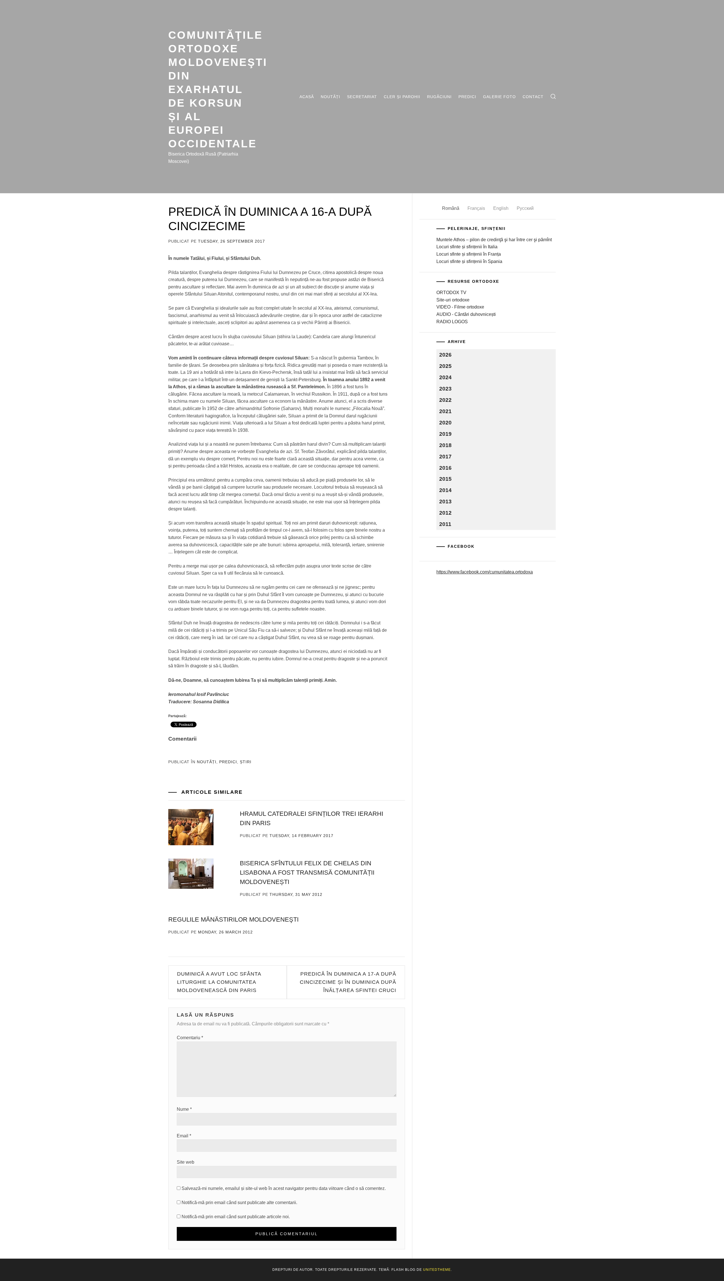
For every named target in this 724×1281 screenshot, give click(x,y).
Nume (184, 1109)
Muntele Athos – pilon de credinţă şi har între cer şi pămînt (494, 239)
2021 (445, 411)
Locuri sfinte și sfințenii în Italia (466, 246)
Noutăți (330, 96)
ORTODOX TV (451, 292)
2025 (445, 366)
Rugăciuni (439, 96)
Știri (245, 762)
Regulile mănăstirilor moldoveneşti (233, 919)
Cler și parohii (402, 96)
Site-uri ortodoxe (452, 299)
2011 (445, 524)
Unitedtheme (437, 1270)
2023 (445, 389)
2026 (445, 355)
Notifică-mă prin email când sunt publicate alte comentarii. (239, 1202)
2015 (445, 479)
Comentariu (190, 1037)
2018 (445, 445)
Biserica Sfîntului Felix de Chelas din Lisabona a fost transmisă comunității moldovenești (307, 872)
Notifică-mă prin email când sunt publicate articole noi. (236, 1216)
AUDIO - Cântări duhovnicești (466, 314)
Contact (533, 96)
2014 (445, 490)
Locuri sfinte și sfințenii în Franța (468, 254)
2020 (445, 423)
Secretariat (362, 96)
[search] (553, 96)
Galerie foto (499, 96)
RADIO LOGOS (452, 321)
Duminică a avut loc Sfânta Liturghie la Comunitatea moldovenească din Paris (219, 982)
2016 (445, 468)
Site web (185, 1162)
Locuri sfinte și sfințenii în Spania (469, 261)
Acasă (306, 96)
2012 (445, 513)
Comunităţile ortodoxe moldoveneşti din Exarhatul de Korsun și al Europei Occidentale (218, 89)
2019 (445, 434)
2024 (445, 377)
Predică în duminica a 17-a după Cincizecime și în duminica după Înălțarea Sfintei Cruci (348, 982)
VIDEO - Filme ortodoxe (460, 307)
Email (184, 1135)
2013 (445, 501)
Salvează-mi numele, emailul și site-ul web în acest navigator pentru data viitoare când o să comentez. (284, 1188)
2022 (445, 400)
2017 (445, 457)
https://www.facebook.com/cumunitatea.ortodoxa (484, 572)
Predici (467, 96)
